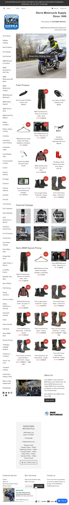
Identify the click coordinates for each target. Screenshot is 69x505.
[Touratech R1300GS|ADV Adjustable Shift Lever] (58, 128)
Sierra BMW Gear (6, 334)
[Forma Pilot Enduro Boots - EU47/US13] (58, 183)
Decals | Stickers (5, 173)
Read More (50, 400)
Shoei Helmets (7, 324)
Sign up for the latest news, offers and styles (33, 480)
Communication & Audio (8, 162)
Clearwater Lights (6, 148)
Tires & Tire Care (6, 362)
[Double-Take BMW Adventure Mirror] (23, 154)
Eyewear (5, 195)
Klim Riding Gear (6, 250)
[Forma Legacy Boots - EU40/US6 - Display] (41, 183)
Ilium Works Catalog (6, 243)
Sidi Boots (6, 329)
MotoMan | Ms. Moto (7, 278)
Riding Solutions (6, 293)
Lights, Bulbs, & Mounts (8, 264)
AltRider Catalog (5, 41)
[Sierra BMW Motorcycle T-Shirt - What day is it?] (41, 127)
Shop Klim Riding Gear (40, 56)
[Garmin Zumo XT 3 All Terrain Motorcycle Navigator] (23, 181)
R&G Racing (7, 288)
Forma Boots (7, 204)
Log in (17, 8)
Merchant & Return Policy (10, 484)
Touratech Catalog (6, 368)
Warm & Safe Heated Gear (7, 382)
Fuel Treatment (7, 208)
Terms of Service (8, 488)
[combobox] (11, 8)
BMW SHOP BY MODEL (8, 116)
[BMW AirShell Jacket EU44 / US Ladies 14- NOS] (41, 156)
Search (5, 479)
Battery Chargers (6, 123)
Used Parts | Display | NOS (7, 375)
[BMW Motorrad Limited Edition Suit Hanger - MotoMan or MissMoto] (23, 129)
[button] (36, 488)
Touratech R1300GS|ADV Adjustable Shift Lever (58, 139)
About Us (5, 481)
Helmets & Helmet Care (7, 228)
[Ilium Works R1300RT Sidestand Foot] (58, 93)
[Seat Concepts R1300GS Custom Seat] (23, 93)
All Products (6, 36)
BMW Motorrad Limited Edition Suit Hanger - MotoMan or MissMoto (23, 141)
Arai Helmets (7, 56)
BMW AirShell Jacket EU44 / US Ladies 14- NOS (41, 168)
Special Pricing (7, 340)
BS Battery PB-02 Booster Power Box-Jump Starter (59, 164)
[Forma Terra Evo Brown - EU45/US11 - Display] (58, 319)
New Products (7, 47)
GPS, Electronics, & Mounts (7, 219)
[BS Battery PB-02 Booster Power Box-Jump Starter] (58, 154)
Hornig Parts (7, 238)
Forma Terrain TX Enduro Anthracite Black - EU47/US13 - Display (23, 358)
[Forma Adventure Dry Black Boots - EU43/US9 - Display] (23, 319)
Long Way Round (6, 271)
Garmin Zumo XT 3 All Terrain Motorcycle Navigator (23, 190)
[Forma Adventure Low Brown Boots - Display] (41, 346)
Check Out (63, 8)
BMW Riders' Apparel (8, 103)
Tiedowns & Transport (6, 355)
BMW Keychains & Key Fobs (7, 70)
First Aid (5, 199)
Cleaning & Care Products (7, 141)
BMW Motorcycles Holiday (6, 88)
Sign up (23, 8)
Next (62, 56)
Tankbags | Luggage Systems (6, 347)
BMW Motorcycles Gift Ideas (8, 79)
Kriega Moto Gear (6, 257)
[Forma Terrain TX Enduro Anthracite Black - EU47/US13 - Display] (23, 346)
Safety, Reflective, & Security (7, 306)
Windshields (7, 388)
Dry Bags (6, 179)
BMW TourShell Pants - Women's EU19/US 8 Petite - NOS (41, 114)
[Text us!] (62, 501)
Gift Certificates (7, 213)
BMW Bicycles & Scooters (7, 62)
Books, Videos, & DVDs (7, 130)
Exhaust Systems (5, 189)
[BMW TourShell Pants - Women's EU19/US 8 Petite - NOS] (41, 99)
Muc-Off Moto (7, 283)
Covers (5, 168)
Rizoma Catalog (8, 299)
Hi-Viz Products (8, 233)
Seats (4, 320)
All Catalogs (7, 52)
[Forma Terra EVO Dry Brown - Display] (41, 319)
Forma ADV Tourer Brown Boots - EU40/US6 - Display (59, 355)
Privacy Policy (7, 486)
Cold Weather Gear (7, 155)
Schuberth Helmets (6, 314)
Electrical (6, 183)
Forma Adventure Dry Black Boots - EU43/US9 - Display (23, 331)
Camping (6, 136)
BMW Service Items (7, 110)
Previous (20, 56)
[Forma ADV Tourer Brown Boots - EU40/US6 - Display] (58, 345)
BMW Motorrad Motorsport (7, 96)
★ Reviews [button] (67, 254)
